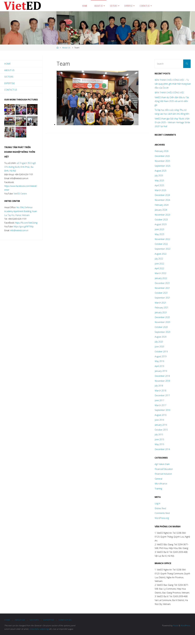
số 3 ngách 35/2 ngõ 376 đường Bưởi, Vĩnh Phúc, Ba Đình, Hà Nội (20, 167)
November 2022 (162, 239)
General (158, 478)
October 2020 (161, 327)
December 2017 (162, 395)
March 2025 (160, 190)
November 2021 (162, 288)
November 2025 (162, 160)
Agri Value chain (162, 464)
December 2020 (162, 317)
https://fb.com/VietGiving (26, 222)
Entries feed (160, 508)
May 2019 (159, 361)
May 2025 (159, 180)
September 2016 (162, 410)
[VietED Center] (22, 5)
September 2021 (162, 297)
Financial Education (164, 469)
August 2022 (160, 253)
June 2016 (159, 419)
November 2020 (162, 322)
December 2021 (162, 283)
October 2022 (161, 243)
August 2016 (160, 415)
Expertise (9, 83)
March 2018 (160, 390)
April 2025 (159, 185)
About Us (66, 47)
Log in (157, 503)
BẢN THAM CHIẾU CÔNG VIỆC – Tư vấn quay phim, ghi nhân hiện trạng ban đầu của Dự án (173, 83)
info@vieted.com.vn (19, 230)
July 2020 (159, 341)
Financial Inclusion (163, 473)
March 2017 (160, 405)
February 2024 (161, 204)
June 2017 (159, 400)
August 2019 (160, 356)
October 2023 (161, 219)
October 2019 (161, 351)
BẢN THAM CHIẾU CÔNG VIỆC (169, 92)
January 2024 (161, 209)
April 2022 (159, 268)
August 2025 (160, 170)
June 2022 (159, 263)
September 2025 (162, 165)
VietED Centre (20, 193)
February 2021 (161, 307)
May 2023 (159, 234)
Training (158, 488)
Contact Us (10, 89)
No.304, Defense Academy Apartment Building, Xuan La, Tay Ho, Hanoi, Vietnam (20, 211)
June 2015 (159, 439)
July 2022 (159, 258)
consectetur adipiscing (38, 629)
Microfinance (161, 483)
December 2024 (162, 195)
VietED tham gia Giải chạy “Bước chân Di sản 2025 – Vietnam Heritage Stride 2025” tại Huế (172, 122)
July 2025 (159, 175)
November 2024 (162, 200)
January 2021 (161, 312)
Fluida (175, 625)
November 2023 (162, 214)
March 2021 (160, 302)
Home (7, 63)
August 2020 (160, 336)
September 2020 (162, 332)
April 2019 (159, 366)
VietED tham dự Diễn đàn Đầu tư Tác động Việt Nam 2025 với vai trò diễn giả (172, 101)
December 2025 (162, 156)
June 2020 (159, 346)
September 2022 (162, 248)
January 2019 (161, 371)
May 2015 (159, 444)
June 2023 (159, 229)
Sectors (8, 76)
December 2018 (162, 375)
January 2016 (161, 424)
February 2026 (161, 151)
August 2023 (160, 224)
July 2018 (159, 385)
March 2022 (160, 273)
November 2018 (162, 380)
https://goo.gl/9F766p (23, 226)
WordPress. (186, 625)
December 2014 (162, 449)
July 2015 (159, 434)
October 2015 (161, 429)
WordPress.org (162, 518)
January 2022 (161, 278)
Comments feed (162, 513)
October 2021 (161, 292)
